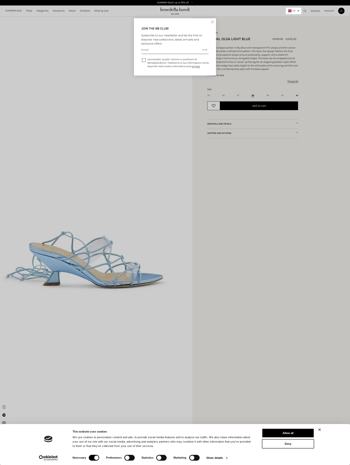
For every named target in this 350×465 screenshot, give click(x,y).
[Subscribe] (205, 50)
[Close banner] (319, 429)
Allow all (288, 433)
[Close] (212, 22)
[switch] (129, 458)
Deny (288, 443)
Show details (214, 457)
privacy (196, 66)
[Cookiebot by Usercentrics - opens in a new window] (48, 458)
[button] (29, 11)
